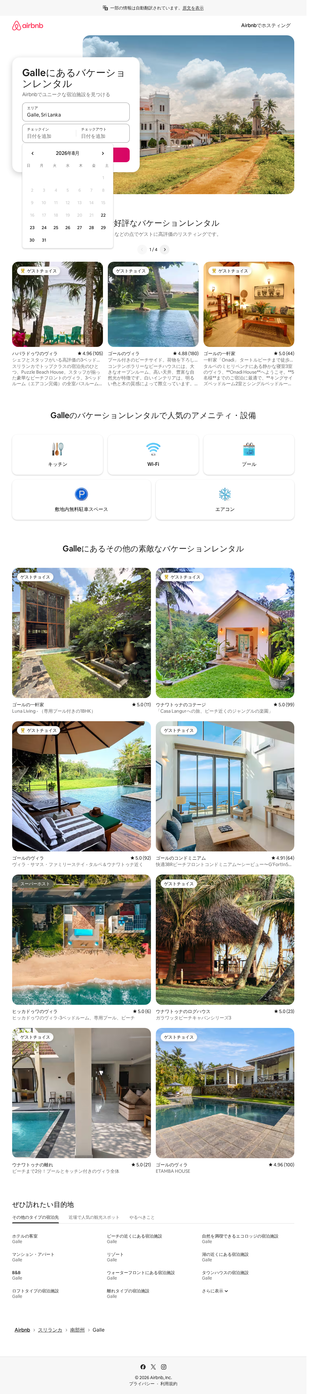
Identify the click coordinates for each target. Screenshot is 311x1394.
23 (32, 227)
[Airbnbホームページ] (27, 25)
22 (103, 215)
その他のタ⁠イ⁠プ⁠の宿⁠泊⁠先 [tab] (35, 1217)
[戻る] (142, 249)
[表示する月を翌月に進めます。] (102, 153)
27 (79, 227)
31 (44, 240)
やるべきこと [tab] (142, 1217)
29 (103, 227)
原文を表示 (193, 8)
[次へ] (164, 249)
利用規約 (168, 1383)
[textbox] (49, 136)
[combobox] (76, 114)
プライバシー (142, 1383)
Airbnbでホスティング (266, 25)
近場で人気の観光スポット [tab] (94, 1217)
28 (91, 227)
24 (44, 227)
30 (32, 240)
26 (67, 227)
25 (55, 227)
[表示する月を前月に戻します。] (33, 153)
